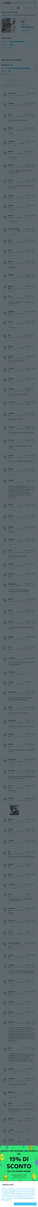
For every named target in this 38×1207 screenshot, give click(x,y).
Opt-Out (24, 1204)
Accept (17, 1204)
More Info (32, 1204)
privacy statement (9, 1192)
